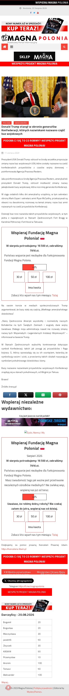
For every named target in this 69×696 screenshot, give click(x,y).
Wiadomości (21, 122)
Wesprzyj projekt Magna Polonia (34, 64)
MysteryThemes (34, 691)
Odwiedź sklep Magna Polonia (34, 56)
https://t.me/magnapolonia (31, 586)
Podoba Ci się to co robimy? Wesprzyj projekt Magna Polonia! (34, 143)
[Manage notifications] (8, 687)
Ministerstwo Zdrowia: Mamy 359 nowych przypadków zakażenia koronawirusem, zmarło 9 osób (51, 572)
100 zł (49, 277)
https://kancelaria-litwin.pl (13, 549)
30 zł (19, 277)
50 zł (34, 277)
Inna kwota (34, 287)
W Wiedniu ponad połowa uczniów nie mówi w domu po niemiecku (17, 572)
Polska (6, 122)
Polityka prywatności (43, 688)
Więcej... (5, 682)
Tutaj (55, 295)
